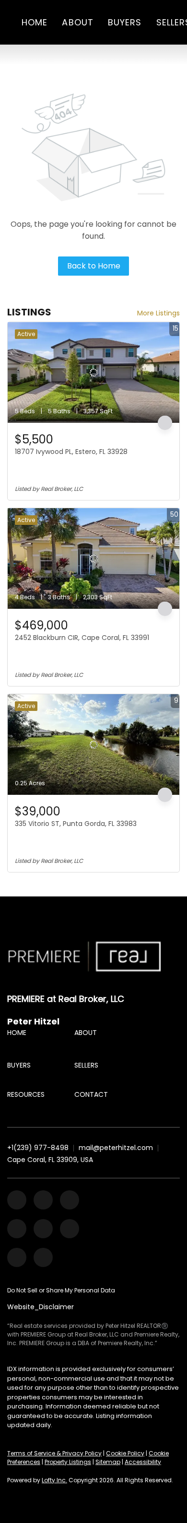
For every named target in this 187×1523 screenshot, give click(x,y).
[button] (19, 1035)
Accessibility (143, 1462)
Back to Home (93, 265)
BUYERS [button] (125, 22)
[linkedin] (43, 1199)
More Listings (158, 313)
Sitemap (107, 1462)
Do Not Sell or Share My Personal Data (61, 1290)
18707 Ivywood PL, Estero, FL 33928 (71, 451)
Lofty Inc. (54, 1480)
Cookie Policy (125, 1453)
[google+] (43, 1257)
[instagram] (16, 1228)
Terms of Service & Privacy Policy (54, 1453)
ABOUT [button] (78, 22)
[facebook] (16, 1199)
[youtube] (43, 1228)
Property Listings (68, 1462)
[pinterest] (16, 1257)
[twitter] (69, 1199)
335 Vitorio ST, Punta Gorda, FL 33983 (76, 823)
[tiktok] (69, 1228)
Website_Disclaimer (40, 1307)
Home (34, 22)
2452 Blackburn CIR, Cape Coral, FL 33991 (82, 637)
